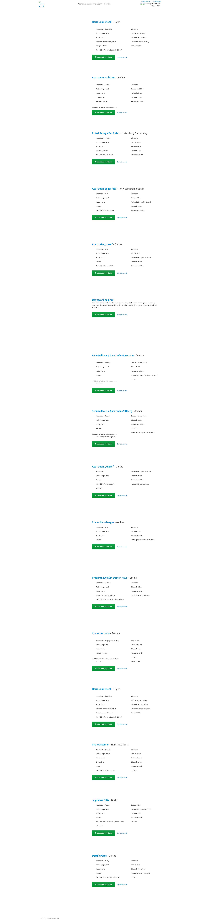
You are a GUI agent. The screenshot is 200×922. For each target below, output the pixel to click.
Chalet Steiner (100, 744)
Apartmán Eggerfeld (104, 188)
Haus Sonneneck (101, 22)
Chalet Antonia (101, 633)
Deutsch (147, 1)
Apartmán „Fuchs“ (103, 466)
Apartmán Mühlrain (103, 77)
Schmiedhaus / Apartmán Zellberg (112, 411)
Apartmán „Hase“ (102, 244)
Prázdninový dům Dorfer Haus (109, 577)
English (158, 1)
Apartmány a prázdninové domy (90, 4)
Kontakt (107, 4)
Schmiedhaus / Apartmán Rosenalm (113, 355)
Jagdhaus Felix (100, 800)
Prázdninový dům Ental (105, 133)
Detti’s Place (99, 855)
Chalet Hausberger (103, 522)
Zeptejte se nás (122, 57)
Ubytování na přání (103, 300)
